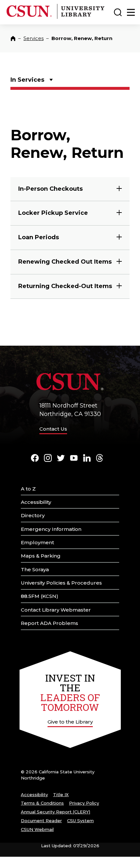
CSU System (80, 820)
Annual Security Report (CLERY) (55, 811)
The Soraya (35, 569)
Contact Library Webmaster (56, 610)
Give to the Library (70, 722)
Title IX (61, 794)
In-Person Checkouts (50, 188)
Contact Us (53, 429)
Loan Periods (38, 237)
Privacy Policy (84, 803)
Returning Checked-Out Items (65, 286)
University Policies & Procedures (61, 583)
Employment (37, 542)
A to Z (28, 489)
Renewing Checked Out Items (65, 261)
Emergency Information (51, 529)
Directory (33, 515)
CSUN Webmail (37, 829)
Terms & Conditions (42, 803)
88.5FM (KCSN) (39, 596)
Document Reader (41, 820)
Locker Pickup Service (53, 212)
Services (33, 38)
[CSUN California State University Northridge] (30, 17)
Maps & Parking (41, 556)
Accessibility (36, 502)
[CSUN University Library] (80, 17)
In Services (27, 79)
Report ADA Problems (49, 623)
